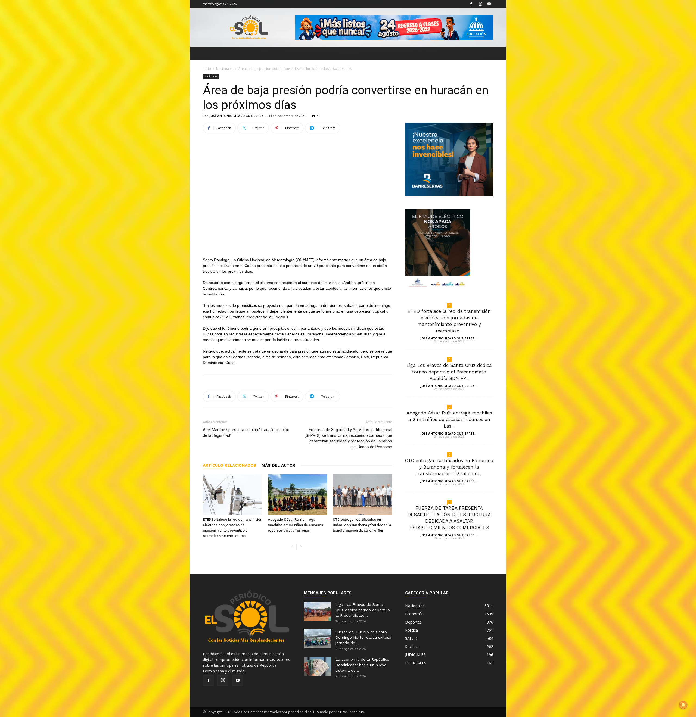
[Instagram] (480, 4)
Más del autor (278, 465)
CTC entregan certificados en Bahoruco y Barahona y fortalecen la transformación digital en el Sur (362, 525)
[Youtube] (489, 4)
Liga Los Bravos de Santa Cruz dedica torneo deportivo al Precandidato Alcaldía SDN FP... (449, 372)
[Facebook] (471, 4)
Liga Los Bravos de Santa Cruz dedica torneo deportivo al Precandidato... (362, 610)
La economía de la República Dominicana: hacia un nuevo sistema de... (362, 664)
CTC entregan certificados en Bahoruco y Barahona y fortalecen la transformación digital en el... (449, 467)
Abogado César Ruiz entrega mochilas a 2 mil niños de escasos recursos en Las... (449, 419)
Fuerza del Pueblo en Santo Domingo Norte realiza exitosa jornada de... (363, 637)
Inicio (207, 68)
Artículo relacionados (229, 465)
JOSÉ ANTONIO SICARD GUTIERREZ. (236, 116)
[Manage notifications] (683, 705)
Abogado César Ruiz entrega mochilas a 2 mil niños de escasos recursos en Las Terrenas (295, 525)
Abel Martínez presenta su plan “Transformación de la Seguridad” (246, 432)
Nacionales (224, 68)
